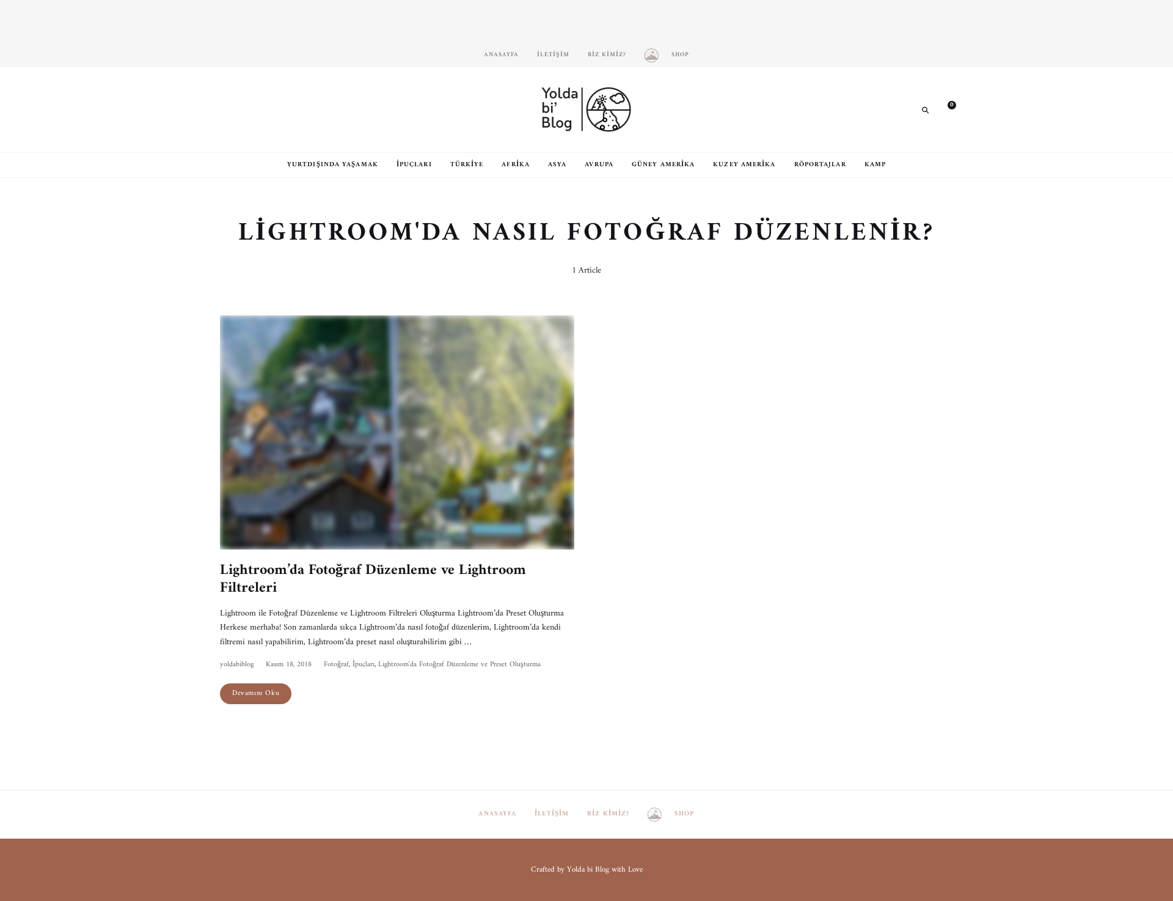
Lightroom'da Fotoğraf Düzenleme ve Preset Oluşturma (459, 664)
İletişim (553, 55)
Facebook (247, 109)
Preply (302, 109)
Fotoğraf (336, 664)
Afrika (516, 165)
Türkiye (467, 165)
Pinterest (266, 109)
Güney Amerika (663, 165)
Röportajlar (820, 165)
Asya (557, 165)
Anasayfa (501, 55)
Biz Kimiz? (607, 55)
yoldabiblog (237, 664)
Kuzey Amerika (744, 165)
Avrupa (599, 165)
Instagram (229, 109)
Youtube (284, 109)
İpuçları (414, 165)
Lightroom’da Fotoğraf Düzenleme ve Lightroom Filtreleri (373, 579)
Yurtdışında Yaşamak (332, 165)
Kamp (875, 165)
